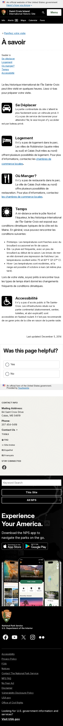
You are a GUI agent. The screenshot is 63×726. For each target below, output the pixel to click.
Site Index (9, 445)
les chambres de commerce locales (22, 196)
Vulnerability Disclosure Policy (18, 692)
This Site (31, 492)
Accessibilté (8, 73)
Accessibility (8, 654)
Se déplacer (8, 58)
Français (9, 455)
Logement (7, 62)
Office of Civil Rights (12, 702)
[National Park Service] (3, 12)
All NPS (31, 500)
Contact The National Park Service (20, 673)
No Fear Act (8, 683)
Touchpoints (23, 387)
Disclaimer (7, 688)
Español (8, 450)
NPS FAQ (6, 678)
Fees (42, 20)
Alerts (12, 20)
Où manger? (8, 65)
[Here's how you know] (31, 4)
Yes (12, 364)
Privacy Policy (9, 658)
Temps (5, 69)
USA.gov (6, 697)
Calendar (33, 20)
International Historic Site (22, 12)
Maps (23, 20)
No (12, 373)
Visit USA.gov (11, 719)
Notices (6, 668)
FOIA (4, 663)
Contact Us (9, 429)
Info (3, 20)
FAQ (6, 439)
